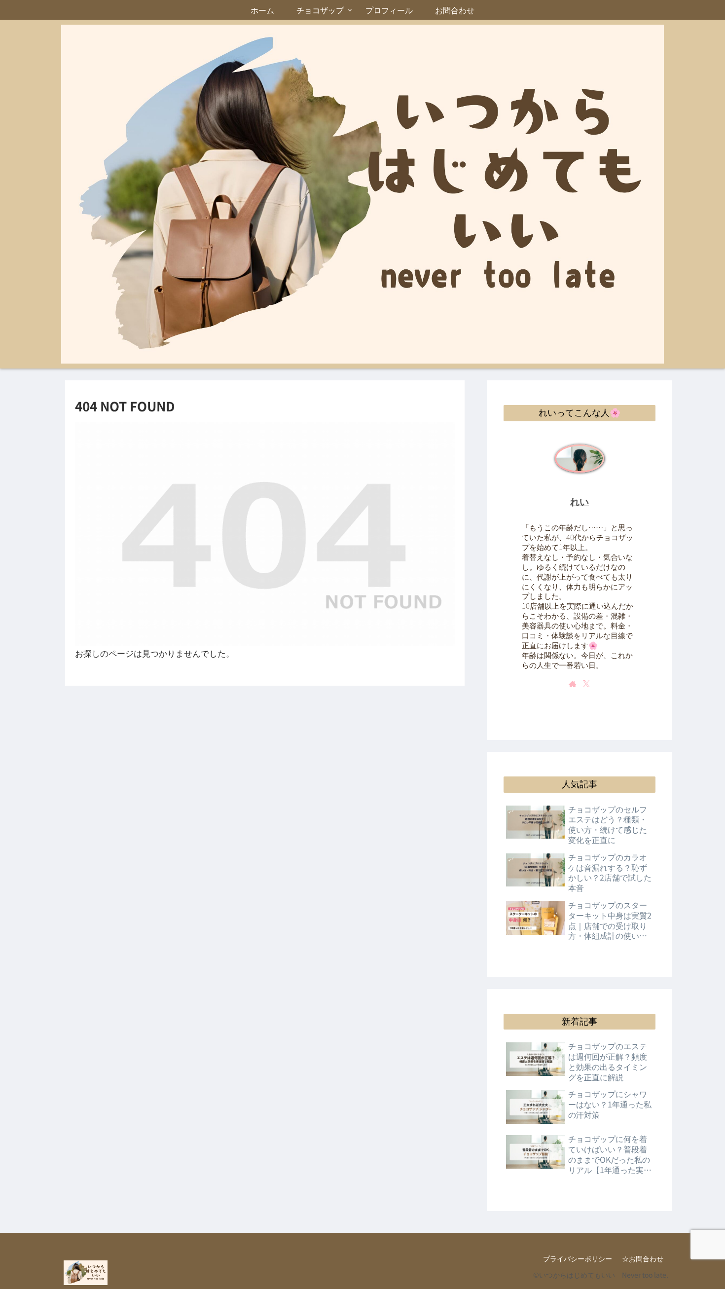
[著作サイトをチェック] (572, 683)
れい (579, 502)
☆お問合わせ (642, 1258)
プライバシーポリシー (577, 1258)
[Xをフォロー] (586, 683)
